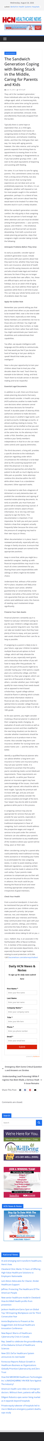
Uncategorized (10, 53)
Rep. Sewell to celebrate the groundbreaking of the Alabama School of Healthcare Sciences (21, 1345)
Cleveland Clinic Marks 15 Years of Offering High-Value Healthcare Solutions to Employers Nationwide (20, 1273)
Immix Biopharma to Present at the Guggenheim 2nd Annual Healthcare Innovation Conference (18, 1325)
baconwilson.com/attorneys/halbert (23, 957)
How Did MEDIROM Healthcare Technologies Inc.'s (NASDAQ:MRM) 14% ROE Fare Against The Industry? (21, 1381)
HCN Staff (21, 90)
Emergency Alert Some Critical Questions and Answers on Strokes (23, 1068)
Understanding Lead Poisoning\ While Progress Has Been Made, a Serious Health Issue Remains (20, 1080)
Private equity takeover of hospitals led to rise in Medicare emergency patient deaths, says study (21, 1409)
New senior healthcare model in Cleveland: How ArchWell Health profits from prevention (21, 1301)
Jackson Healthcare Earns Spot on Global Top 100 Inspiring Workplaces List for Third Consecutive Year (21, 1313)
